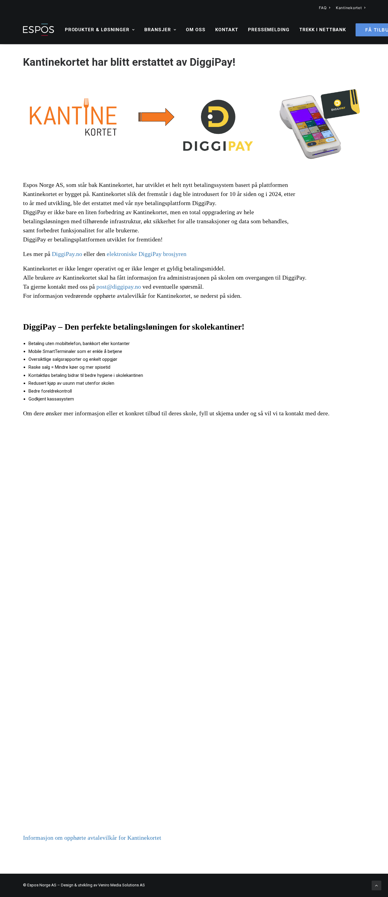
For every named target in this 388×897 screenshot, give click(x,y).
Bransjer (157, 29)
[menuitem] (325, 7)
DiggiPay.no (67, 254)
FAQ (322, 7)
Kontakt (226, 29)
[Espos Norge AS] (38, 30)
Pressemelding (268, 29)
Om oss (195, 29)
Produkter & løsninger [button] (97, 29)
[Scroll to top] (376, 885)
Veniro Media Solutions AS (121, 885)
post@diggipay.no (118, 286)
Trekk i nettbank (322, 29)
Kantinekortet (349, 7)
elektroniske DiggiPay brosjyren (146, 254)
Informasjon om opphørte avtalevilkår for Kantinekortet (92, 837)
